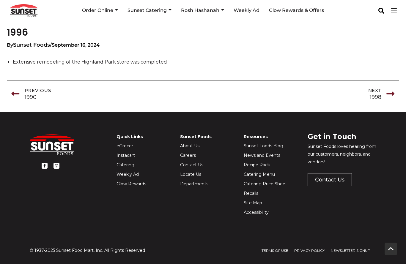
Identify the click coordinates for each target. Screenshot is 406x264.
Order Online (97, 10)
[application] (115, 10)
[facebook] (381, 11)
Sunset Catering (147, 10)
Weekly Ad (246, 10)
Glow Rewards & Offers (296, 10)
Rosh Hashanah (200, 10)
